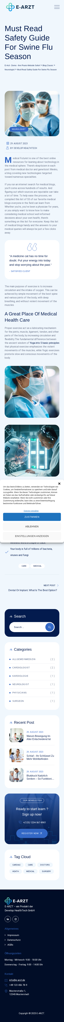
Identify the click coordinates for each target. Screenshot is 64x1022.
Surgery (46, 871)
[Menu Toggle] (56, 7)
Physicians (19, 693)
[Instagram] (15, 919)
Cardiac (16, 865)
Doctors (45, 865)
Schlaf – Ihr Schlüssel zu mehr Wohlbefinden (40, 757)
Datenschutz (14, 940)
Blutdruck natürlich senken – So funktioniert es (41, 777)
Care (24, 566)
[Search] (49, 627)
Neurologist (19, 129)
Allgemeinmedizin (23, 659)
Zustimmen (32, 516)
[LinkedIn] (8, 919)
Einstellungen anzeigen (32, 536)
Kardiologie (20, 676)
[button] (59, 483)
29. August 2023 (35, 732)
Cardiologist (21, 667)
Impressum (13, 935)
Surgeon (18, 701)
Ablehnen (32, 526)
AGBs (10, 944)
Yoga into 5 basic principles (44, 342)
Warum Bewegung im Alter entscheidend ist (39, 737)
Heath (15, 871)
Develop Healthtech (25, 148)
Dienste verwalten (31, 511)
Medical (37, 566)
